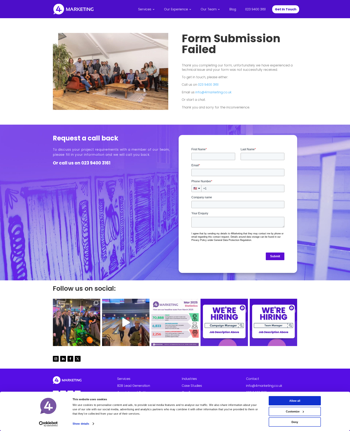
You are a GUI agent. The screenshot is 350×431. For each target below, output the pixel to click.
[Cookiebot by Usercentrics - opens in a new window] (48, 424)
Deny (294, 422)
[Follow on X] (78, 359)
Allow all (294, 400)
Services (144, 9)
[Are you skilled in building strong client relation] (224, 322)
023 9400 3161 (255, 9)
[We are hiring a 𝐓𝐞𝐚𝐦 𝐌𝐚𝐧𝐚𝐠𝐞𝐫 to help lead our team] (273, 322)
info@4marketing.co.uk (213, 92)
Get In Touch (285, 9)
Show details (81, 423)
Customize (293, 411)
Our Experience (176, 9)
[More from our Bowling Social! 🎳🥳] (76, 322)
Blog (232, 9)
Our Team (209, 9)
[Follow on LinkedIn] (63, 359)
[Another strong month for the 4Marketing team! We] (175, 322)
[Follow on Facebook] (70, 359)
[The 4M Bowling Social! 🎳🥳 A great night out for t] (125, 322)
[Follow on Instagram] (56, 359)
